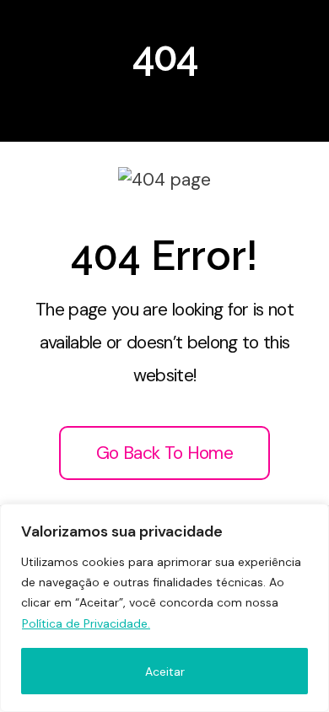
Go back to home (164, 453)
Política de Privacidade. (86, 623)
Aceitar (165, 671)
